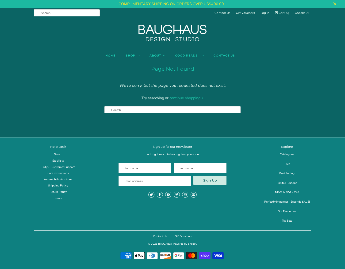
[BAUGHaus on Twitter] (151, 195)
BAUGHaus (165, 244)
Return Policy (58, 192)
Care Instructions (58, 173)
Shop (130, 55)
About (155, 55)
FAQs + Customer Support (58, 167)
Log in (265, 13)
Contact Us (222, 13)
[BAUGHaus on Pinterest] (177, 195)
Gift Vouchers (245, 13)
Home (110, 55)
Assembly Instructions (58, 179)
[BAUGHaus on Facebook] (160, 195)
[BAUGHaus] (172, 35)
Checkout (302, 13)
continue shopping (185, 98)
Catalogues (287, 154)
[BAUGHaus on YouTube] (168, 195)
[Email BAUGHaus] (194, 195)
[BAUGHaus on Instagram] (185, 195)
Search (58, 154)
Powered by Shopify (185, 244)
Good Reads (187, 55)
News (58, 198)
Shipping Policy (58, 185)
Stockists (58, 161)
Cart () (283, 13)
